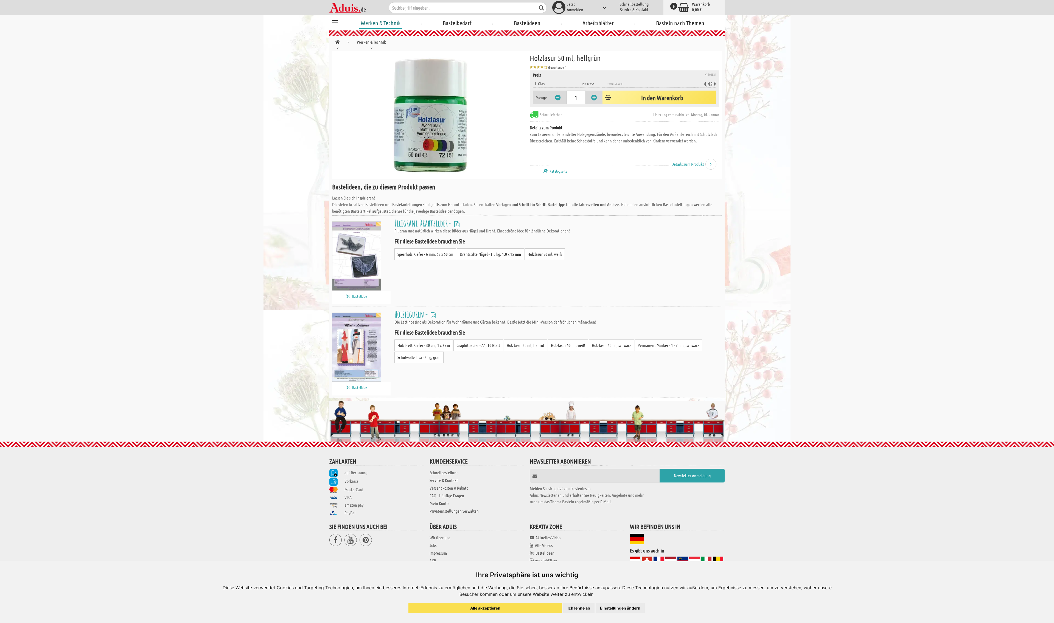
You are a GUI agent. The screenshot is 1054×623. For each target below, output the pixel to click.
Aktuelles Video (548, 537)
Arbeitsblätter (598, 22)
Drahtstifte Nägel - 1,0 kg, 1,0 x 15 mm (490, 254)
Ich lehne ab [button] (579, 608)
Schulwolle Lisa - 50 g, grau (419, 357)
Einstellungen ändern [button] (620, 608)
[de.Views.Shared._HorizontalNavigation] (337, 43)
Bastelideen (527, 22)
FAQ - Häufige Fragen (447, 495)
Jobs (433, 545)
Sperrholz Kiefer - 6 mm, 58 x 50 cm (425, 254)
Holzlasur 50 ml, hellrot (525, 345)
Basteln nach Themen (680, 22)
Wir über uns (440, 537)
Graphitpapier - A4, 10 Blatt (478, 345)
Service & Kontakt (634, 9)
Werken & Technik (380, 22)
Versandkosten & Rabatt (449, 487)
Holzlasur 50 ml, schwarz (611, 345)
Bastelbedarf (457, 22)
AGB (433, 560)
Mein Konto (439, 503)
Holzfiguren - (411, 314)
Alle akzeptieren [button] (485, 608)
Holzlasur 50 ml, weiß (545, 254)
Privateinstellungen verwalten (454, 510)
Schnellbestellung (634, 4)
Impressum (438, 552)
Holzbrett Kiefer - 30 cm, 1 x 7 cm (423, 345)
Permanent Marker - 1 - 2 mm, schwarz (668, 345)
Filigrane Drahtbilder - (423, 223)
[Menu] (334, 21)
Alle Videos (544, 545)
